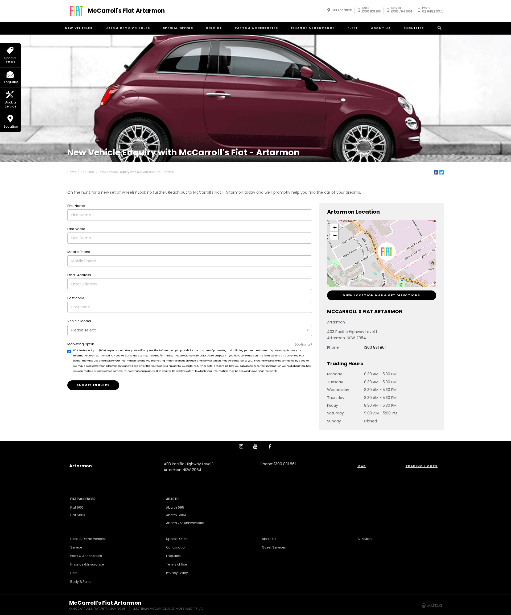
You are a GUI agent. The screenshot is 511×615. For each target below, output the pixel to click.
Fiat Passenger (83, 499)
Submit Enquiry (93, 385)
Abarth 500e (176, 515)
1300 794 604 (401, 10)
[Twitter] (441, 172)
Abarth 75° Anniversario (185, 523)
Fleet (353, 28)
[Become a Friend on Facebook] (269, 446)
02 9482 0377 (433, 10)
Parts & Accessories (256, 28)
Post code (75, 298)
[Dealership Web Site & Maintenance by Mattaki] (431, 606)
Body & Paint (80, 581)
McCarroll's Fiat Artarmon (126, 10)
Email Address (79, 275)
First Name (76, 205)
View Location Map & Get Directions (381, 295)
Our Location (342, 10)
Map (361, 466)
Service (214, 28)
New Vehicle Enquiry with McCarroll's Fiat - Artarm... (137, 172)
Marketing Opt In (80, 344)
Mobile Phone (78, 252)
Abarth (172, 499)
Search (439, 28)
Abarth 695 (175, 507)
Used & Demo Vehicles (127, 28)
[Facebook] (436, 172)
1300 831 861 (371, 10)
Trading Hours (422, 466)
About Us (380, 28)
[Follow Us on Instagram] (241, 446)
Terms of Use (176, 564)
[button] (386, 252)
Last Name (76, 229)
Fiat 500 (76, 507)
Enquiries (413, 28)
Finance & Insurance (313, 28)
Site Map (365, 539)
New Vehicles (79, 28)
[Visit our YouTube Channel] (255, 446)
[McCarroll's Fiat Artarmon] (76, 10)
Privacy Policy (177, 573)
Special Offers (178, 28)
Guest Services (274, 547)
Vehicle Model (79, 321)
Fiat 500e (77, 515)
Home (71, 172)
